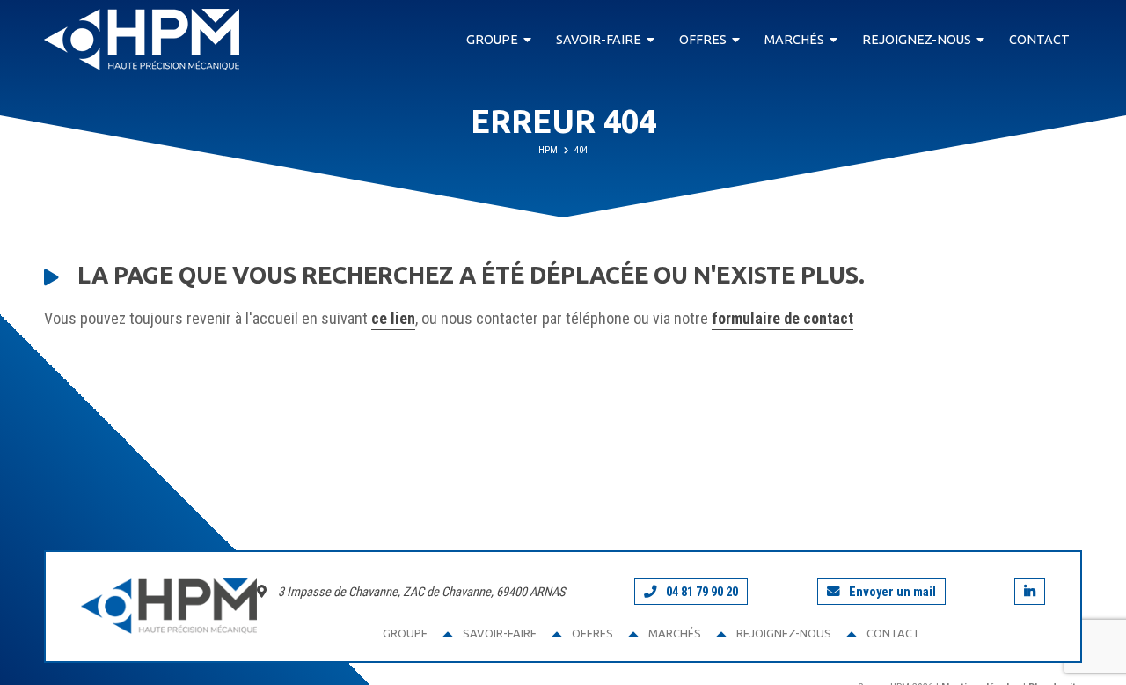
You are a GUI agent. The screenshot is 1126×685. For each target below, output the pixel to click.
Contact (1039, 40)
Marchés (794, 40)
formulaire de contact (782, 318)
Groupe (492, 40)
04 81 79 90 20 (702, 592)
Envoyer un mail (892, 592)
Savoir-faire (598, 40)
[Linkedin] (1029, 591)
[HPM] (141, 39)
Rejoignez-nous (916, 40)
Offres (703, 40)
